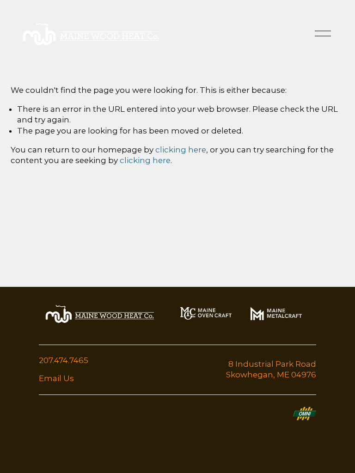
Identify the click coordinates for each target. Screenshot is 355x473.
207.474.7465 (63, 360)
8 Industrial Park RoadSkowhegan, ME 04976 (271, 369)
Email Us (56, 378)
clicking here (180, 149)
